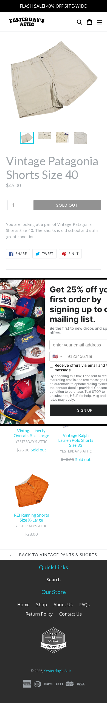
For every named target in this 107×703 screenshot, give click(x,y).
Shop (41, 605)
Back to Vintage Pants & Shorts (57, 554)
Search (54, 580)
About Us (63, 605)
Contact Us (70, 614)
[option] (27, 138)
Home (23, 605)
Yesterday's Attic (57, 670)
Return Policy (39, 614)
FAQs (84, 605)
